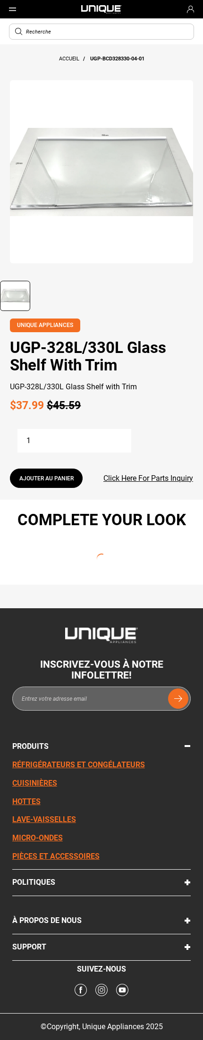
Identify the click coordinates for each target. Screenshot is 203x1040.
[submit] (178, 698)
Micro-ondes (37, 837)
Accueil (70, 59)
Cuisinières (34, 783)
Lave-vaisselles (44, 819)
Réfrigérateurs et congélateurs (78, 764)
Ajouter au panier (46, 478)
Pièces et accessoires (56, 856)
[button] (19, 31)
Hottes (26, 801)
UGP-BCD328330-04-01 (117, 59)
